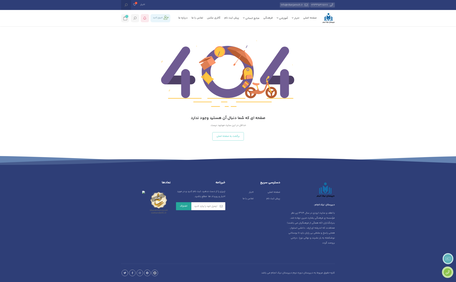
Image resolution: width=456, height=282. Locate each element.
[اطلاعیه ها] (145, 18)
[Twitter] (125, 273)
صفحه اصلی (310, 18)
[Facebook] (132, 273)
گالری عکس (213, 18)
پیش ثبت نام (231, 18)
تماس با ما (197, 18)
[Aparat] (155, 273)
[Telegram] (147, 273)
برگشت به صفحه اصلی (228, 136)
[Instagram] (140, 273)
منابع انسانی (252, 18)
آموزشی (283, 18)
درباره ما (183, 18)
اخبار (142, 5)
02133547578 (319, 5)
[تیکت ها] (448, 258)
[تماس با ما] (447, 272)
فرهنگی (268, 18)
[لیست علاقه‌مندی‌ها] (134, 5)
